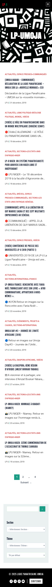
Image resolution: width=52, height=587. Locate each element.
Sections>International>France (21, 279)
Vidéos (26, 117)
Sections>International (25, 325)
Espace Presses (24, 240)
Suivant (26, 482)
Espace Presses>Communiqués (32, 74)
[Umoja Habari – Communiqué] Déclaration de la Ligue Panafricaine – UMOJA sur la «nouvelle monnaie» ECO (24, 83)
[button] (48, 4)
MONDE (18, 117)
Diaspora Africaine (26, 360)
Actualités (10, 74)
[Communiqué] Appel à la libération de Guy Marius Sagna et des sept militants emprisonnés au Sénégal (25, 211)
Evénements (23, 321)
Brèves (20, 194)
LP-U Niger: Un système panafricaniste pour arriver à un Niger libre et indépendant (24, 164)
